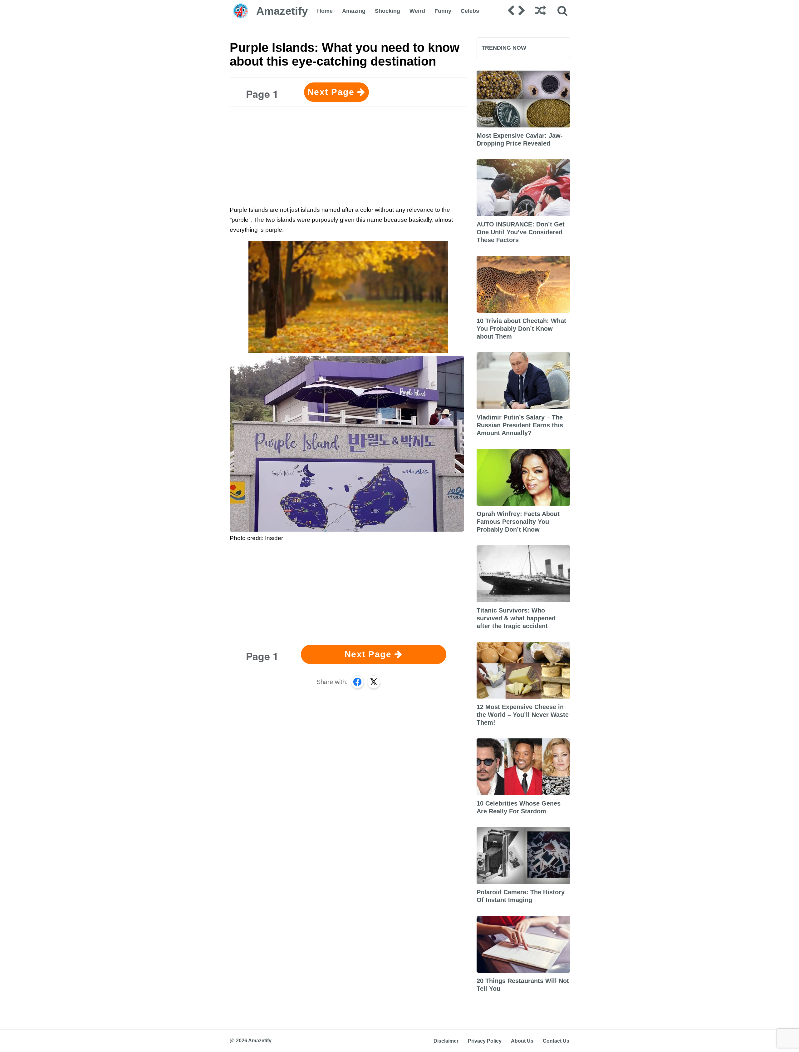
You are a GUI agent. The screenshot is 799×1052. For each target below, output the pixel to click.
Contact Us (556, 1041)
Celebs (470, 11)
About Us (522, 1041)
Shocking (387, 11)
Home (325, 11)
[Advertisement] (348, 155)
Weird (417, 11)
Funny (442, 11)
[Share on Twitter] (373, 681)
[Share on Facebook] (357, 681)
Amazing (353, 11)
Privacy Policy (485, 1041)
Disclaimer (446, 1041)
